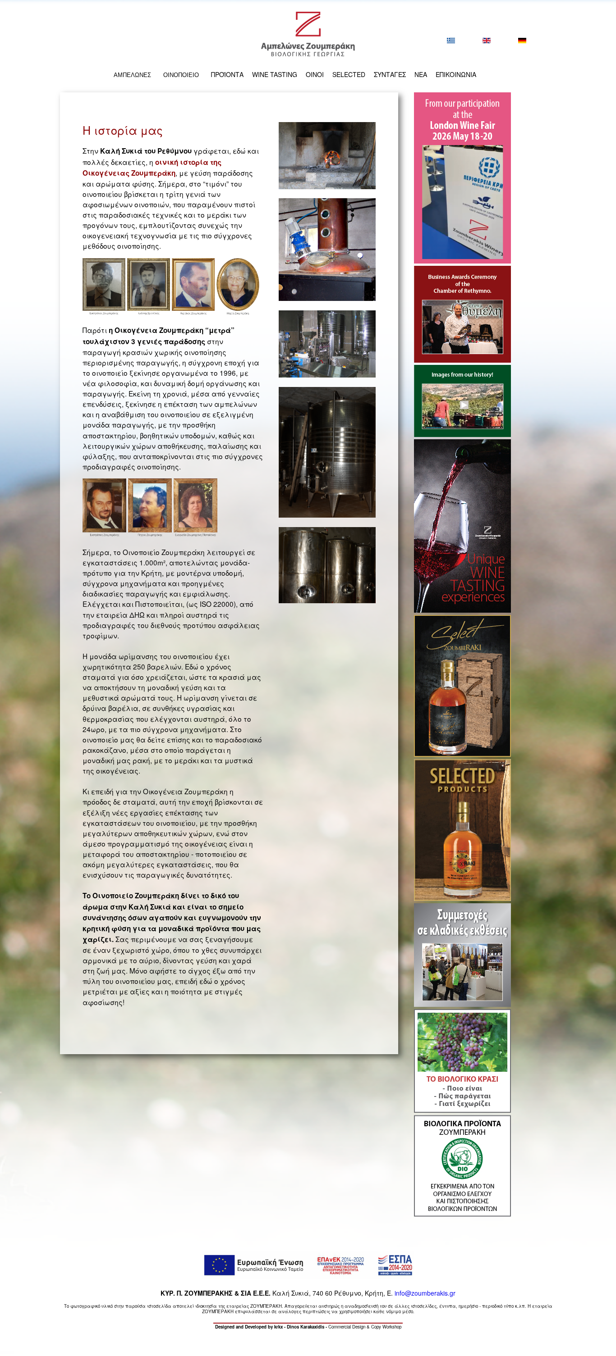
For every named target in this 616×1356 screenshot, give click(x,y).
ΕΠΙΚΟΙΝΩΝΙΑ (456, 74)
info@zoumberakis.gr (425, 1292)
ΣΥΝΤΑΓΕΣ (390, 74)
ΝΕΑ (420, 74)
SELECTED (348, 74)
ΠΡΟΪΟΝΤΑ (227, 74)
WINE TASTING (274, 74)
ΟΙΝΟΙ (315, 74)
